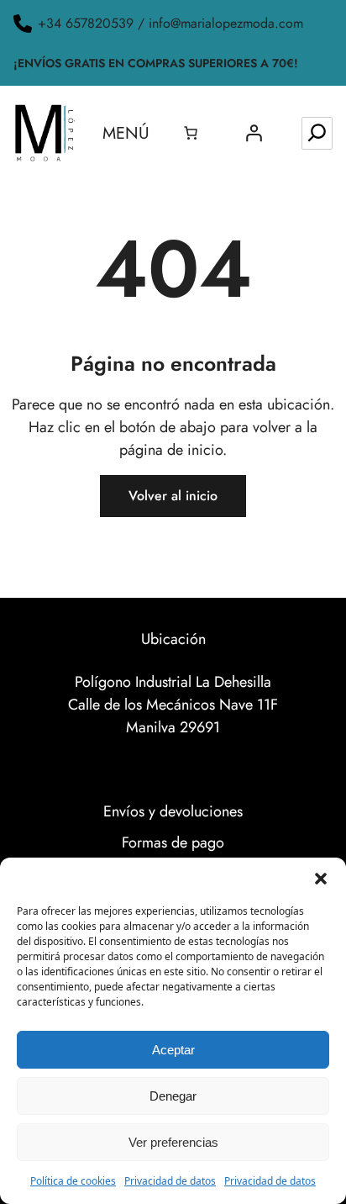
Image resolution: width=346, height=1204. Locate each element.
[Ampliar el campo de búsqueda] (317, 133)
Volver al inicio (173, 495)
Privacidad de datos (170, 1181)
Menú (125, 133)
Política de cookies (73, 1181)
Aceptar (173, 1050)
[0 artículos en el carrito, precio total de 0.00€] (190, 132)
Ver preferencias (173, 1142)
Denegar (173, 1096)
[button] (320, 878)
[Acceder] (254, 133)
